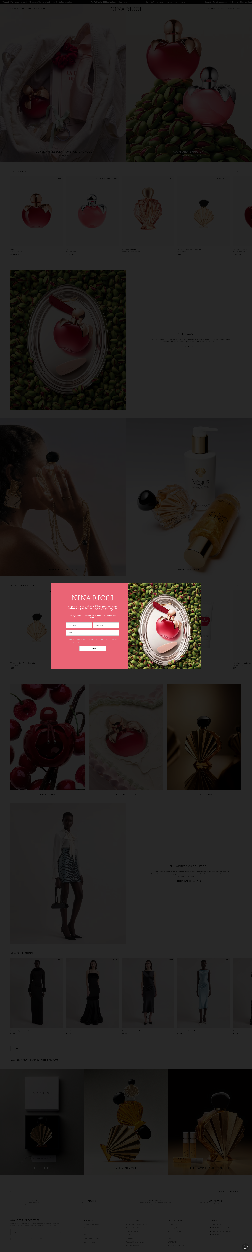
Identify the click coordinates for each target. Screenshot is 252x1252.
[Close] (199, 586)
